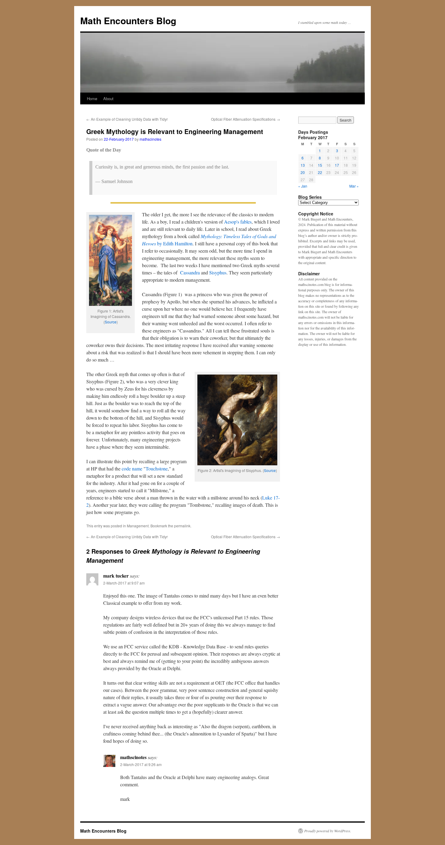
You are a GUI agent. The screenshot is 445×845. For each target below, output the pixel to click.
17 (337, 165)
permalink (182, 525)
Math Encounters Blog (128, 20)
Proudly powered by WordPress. (327, 830)
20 (303, 172)
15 (320, 165)
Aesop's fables (238, 221)
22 (320, 172)
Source (111, 321)
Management (138, 525)
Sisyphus (217, 272)
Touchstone (157, 468)
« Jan (302, 185)
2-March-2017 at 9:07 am (124, 582)
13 (303, 165)
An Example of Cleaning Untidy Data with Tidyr (127, 119)
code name (132, 468)
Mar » (354, 185)
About (108, 98)
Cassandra (190, 272)
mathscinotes (150, 139)
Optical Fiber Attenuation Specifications (245, 119)
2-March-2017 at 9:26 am (141, 764)
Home (92, 98)
